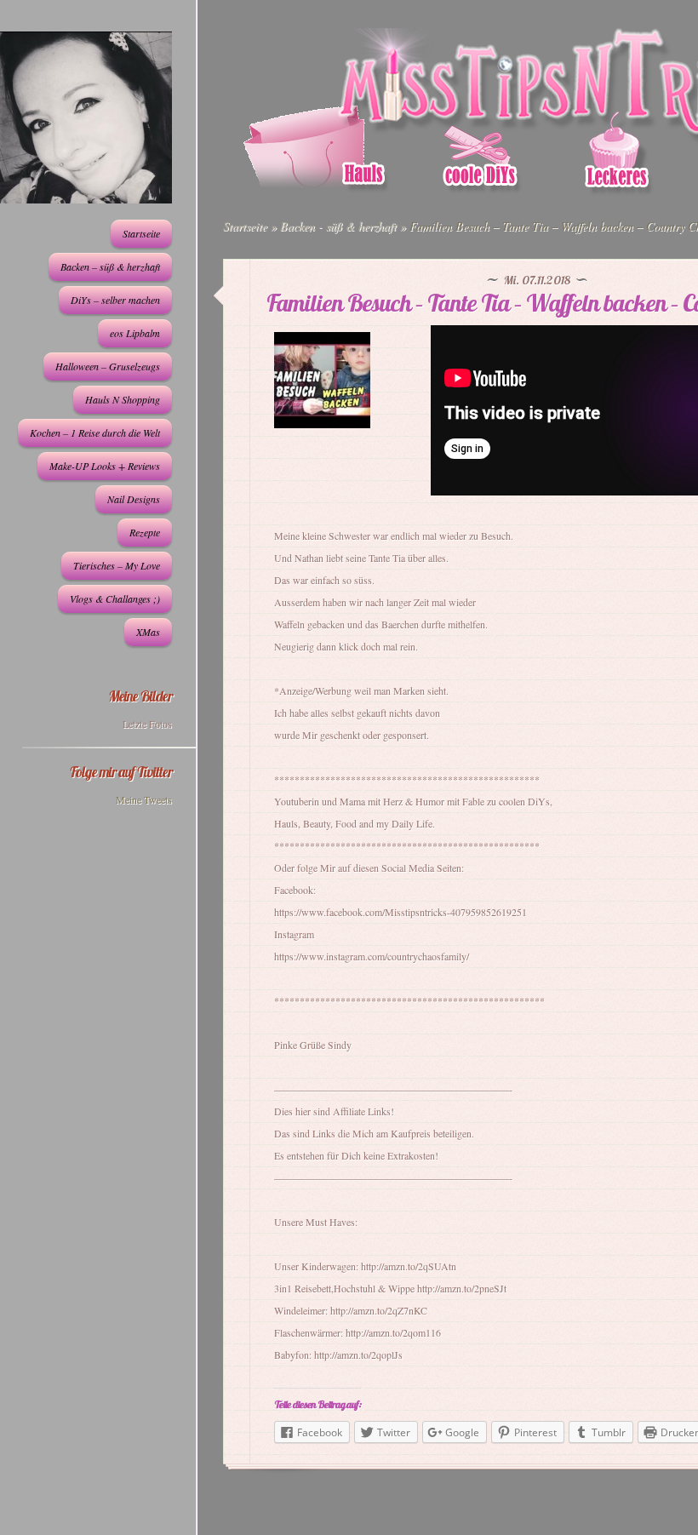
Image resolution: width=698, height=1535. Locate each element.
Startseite (141, 233)
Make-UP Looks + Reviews (104, 466)
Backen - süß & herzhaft (338, 226)
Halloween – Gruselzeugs (107, 366)
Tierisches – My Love (116, 565)
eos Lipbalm (135, 333)
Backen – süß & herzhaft (110, 266)
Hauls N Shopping (122, 399)
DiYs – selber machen (115, 299)
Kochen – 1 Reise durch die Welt (95, 432)
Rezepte (144, 532)
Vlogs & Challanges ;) (115, 598)
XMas (148, 632)
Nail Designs (133, 499)
